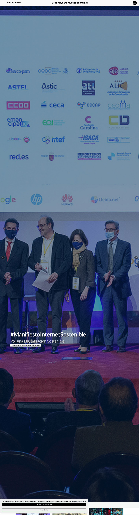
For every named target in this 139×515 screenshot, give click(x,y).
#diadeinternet (14, 3)
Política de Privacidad (79, 501)
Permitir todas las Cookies (44, 504)
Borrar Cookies (44, 510)
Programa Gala (16, 345)
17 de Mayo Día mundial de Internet (70, 3)
